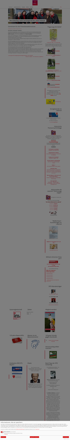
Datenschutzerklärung (20, 429)
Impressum (37, 429)
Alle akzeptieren (66, 437)
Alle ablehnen (3, 437)
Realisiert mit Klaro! (66, 438)
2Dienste (6, 434)
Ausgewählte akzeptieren (34, 437)
